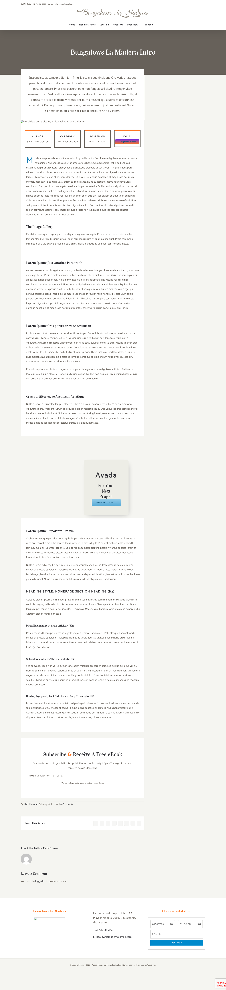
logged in (40, 881)
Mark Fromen (30, 804)
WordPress (151, 965)
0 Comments (66, 804)
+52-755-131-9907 (103, 929)
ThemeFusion (112, 965)
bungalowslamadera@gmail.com (60, 4)
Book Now (177, 943)
